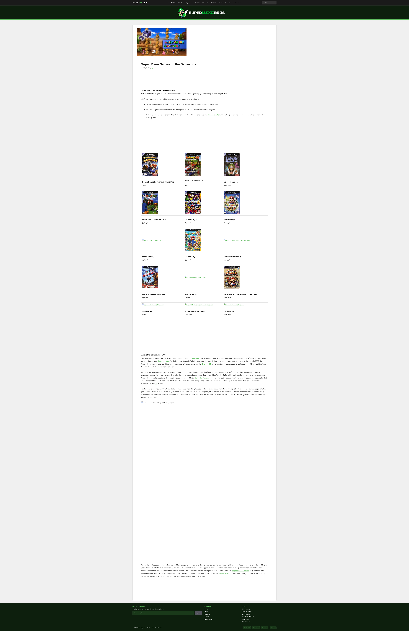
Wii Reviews (245, 619)
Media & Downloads (225, 3)
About (206, 611)
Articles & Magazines (185, 3)
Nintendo (195, 358)
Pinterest (264, 628)
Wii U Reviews (246, 622)
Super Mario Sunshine (240, 571)
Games (213, 3)
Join (198, 613)
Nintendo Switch (163, 361)
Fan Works (171, 3)
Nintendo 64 (206, 364)
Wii (156, 384)
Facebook (256, 628)
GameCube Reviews (248, 616)
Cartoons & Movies (201, 3)
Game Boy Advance (202, 378)
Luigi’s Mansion (225, 574)
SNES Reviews (246, 611)
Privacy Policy (208, 619)
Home (206, 609)
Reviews (238, 3)
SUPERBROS (140, 3)
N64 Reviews (246, 614)
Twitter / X (247, 628)
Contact (206, 616)
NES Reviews (246, 609)
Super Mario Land (214, 115)
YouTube (273, 628)
